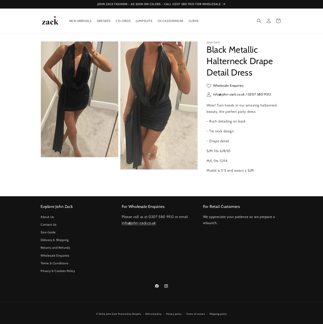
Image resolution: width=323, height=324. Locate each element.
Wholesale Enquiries (55, 255)
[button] (259, 21)
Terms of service (195, 313)
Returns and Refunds (55, 248)
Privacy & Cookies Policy (58, 271)
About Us (47, 217)
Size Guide (48, 232)
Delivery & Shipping (55, 240)
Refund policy (153, 313)
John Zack (111, 313)
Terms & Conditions (55, 263)
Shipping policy (218, 313)
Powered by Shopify (129, 313)
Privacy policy (174, 313)
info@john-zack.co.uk (139, 223)
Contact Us (49, 224)
